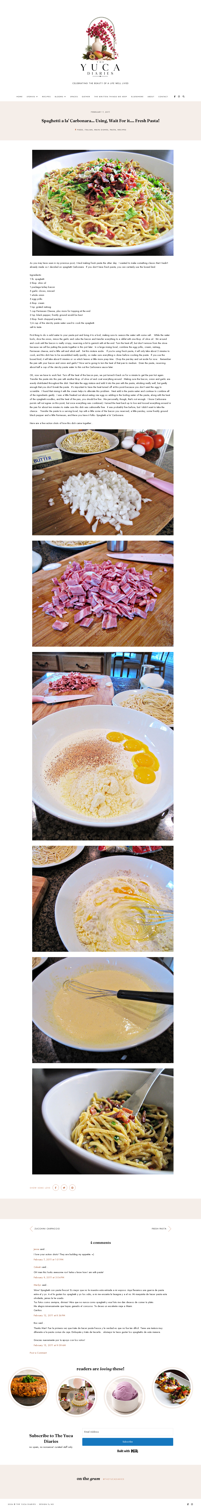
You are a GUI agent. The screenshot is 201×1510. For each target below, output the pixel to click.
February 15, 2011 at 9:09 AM (50, 1345)
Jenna (36, 1249)
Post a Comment (38, 1353)
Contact (163, 96)
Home (19, 96)
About (151, 96)
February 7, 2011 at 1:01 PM (48, 1259)
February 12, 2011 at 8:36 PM (49, 1315)
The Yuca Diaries (26, 1504)
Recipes (46, 96)
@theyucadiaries (113, 1479)
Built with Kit (127, 1451)
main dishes (101, 129)
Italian (89, 129)
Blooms (59, 96)
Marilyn (37, 1285)
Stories (31, 96)
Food (80, 129)
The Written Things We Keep (110, 96)
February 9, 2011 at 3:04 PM (49, 1277)
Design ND (46, 1504)
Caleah (37, 1267)
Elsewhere (137, 96)
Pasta (113, 129)
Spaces (74, 96)
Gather (86, 96)
